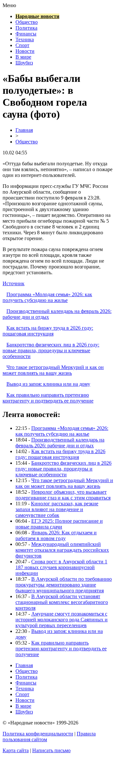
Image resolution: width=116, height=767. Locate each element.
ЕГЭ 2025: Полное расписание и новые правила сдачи (59, 523)
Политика (26, 28)
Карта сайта (16, 750)
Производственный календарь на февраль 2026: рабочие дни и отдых (59, 442)
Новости (24, 51)
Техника (24, 39)
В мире (23, 57)
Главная (24, 130)
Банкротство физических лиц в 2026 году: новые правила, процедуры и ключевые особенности (51, 350)
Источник (13, 283)
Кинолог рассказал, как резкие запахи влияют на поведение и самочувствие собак (56, 509)
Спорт (22, 45)
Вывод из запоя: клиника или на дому (48, 384)
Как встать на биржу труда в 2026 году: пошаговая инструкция (48, 330)
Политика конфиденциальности (38, 733)
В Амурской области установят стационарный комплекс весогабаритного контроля (61, 602)
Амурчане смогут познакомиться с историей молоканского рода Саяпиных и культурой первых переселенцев (61, 619)
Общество (26, 22)
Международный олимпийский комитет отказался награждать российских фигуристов (62, 549)
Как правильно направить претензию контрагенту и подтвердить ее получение (48, 397)
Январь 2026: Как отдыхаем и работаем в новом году (56, 535)
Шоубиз (24, 62)
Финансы (25, 33)
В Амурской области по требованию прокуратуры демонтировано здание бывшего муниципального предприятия (63, 584)
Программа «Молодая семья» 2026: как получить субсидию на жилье (47, 297)
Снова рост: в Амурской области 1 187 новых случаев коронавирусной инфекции (61, 567)
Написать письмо (51, 750)
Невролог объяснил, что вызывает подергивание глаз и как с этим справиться (63, 494)
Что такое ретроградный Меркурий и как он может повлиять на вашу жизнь (53, 370)
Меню (9, 5)
